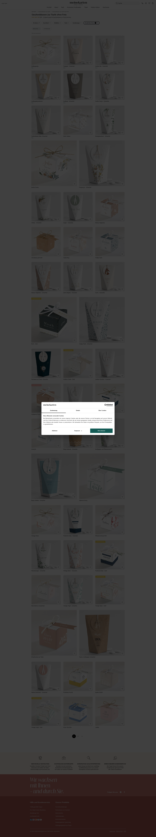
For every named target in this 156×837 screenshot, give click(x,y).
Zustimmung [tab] (53, 410)
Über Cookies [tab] (102, 410)
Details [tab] (78, 410)
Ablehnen (54, 430)
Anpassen (77, 430)
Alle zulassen (101, 430)
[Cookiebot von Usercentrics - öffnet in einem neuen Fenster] (106, 405)
